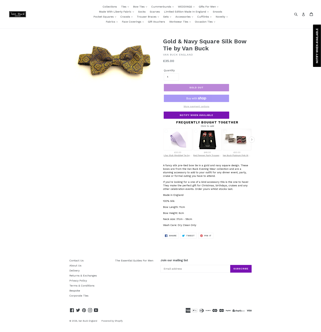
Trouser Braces (147, 16)
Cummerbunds (161, 6)
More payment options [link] (196, 106)
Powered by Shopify (112, 321)
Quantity (169, 70)
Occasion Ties (204, 21)
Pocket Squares (104, 16)
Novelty (221, 16)
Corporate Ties (78, 295)
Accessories (183, 16)
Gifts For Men (208, 6)
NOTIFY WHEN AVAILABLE (196, 115)
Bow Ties (139, 6)
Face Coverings (132, 21)
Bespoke (74, 290)
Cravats (125, 16)
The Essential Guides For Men (134, 260)
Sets (166, 16)
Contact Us (76, 260)
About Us (75, 265)
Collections (110, 6)
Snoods (217, 11)
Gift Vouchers (156, 21)
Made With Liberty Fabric (115, 11)
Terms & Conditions (81, 285)
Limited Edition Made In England (185, 11)
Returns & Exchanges (83, 275)
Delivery (74, 270)
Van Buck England (87, 321)
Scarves (155, 11)
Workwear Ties (179, 21)
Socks (142, 11)
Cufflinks (203, 16)
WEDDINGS (185, 6)
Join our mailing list (174, 260)
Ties (124, 6)
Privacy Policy (78, 280)
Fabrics (111, 21)
